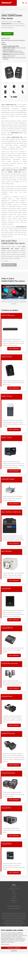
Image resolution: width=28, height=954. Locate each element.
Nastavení (14, 950)
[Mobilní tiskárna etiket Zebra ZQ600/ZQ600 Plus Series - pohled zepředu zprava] (23, 86)
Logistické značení (14, 888)
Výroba (3, 42)
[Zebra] (14, 97)
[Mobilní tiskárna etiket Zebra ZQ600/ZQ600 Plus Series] (14, 72)
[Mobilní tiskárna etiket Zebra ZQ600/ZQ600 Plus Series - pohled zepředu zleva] (5, 92)
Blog (14, 892)
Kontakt (14, 896)
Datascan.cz (4, 7)
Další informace (5, 944)
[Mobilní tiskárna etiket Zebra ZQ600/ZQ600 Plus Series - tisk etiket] (5, 86)
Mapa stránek (14, 900)
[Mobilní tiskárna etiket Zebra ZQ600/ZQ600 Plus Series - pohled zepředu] (14, 86)
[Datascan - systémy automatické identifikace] (7, 3)
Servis (14, 890)
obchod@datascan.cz (14, 906)
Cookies (14, 902)
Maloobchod (21, 40)
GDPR (14, 898)
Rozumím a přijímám (14, 948)
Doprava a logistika (12, 40)
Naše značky (14, 886)
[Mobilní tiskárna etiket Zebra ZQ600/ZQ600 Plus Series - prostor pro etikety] (23, 92)
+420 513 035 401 (14, 908)
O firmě (14, 894)
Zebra (8, 38)
